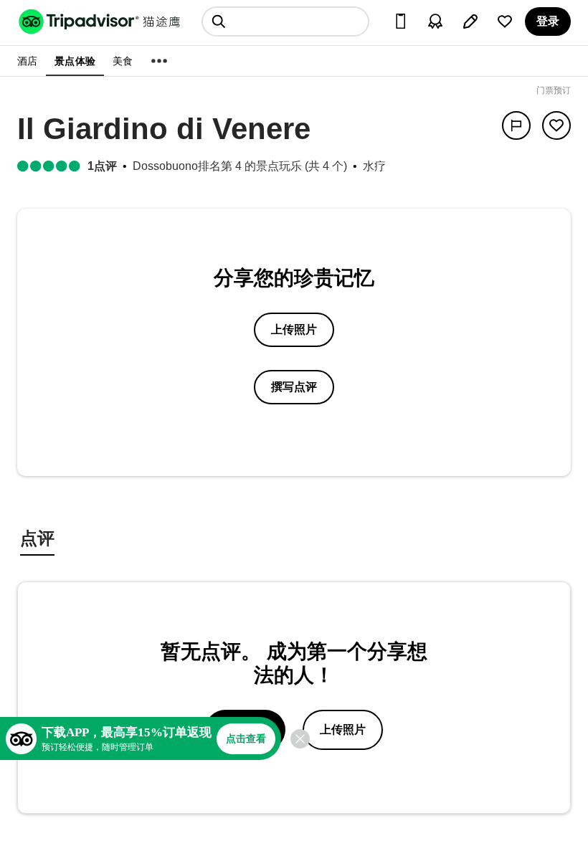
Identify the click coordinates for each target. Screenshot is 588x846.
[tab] (37, 540)
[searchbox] (285, 21)
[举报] (516, 125)
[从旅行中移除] (556, 125)
